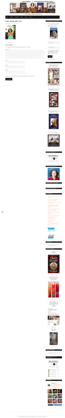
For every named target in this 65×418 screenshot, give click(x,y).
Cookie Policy (40, 416)
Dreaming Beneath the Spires (25, 416)
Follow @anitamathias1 (51, 190)
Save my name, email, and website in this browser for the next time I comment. (19, 76)
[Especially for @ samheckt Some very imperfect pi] (55, 401)
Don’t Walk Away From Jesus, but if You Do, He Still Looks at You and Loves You (53, 224)
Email (6, 65)
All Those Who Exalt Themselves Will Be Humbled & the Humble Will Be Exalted (53, 206)
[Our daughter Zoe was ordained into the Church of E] (55, 396)
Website (6, 69)
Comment (7, 49)
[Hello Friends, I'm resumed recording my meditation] (55, 391)
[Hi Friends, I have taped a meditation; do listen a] (50, 396)
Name (6, 60)
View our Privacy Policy (54, 53)
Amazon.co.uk (54, 275)
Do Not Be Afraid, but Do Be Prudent (53, 215)
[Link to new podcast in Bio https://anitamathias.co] (50, 401)
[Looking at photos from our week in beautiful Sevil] (50, 391)
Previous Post (9, 42)
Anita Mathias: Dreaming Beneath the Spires (32, 7)
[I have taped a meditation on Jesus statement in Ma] (60, 396)
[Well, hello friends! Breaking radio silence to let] (60, 391)
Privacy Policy (44, 416)
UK (53, 87)
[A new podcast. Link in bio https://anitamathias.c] (60, 401)
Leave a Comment (14, 23)
